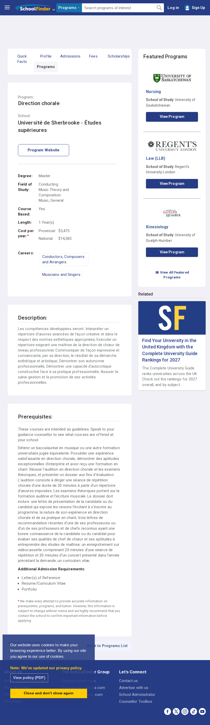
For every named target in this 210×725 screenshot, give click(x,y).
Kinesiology (157, 226)
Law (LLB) (155, 158)
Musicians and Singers (61, 274)
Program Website (44, 150)
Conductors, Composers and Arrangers (63, 259)
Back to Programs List (107, 645)
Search (159, 8)
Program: (26, 97)
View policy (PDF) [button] (29, 677)
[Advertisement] (105, 29)
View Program (172, 117)
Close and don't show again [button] (49, 693)
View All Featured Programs (172, 274)
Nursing (153, 91)
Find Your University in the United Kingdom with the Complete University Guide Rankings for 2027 (169, 350)
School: (24, 116)
